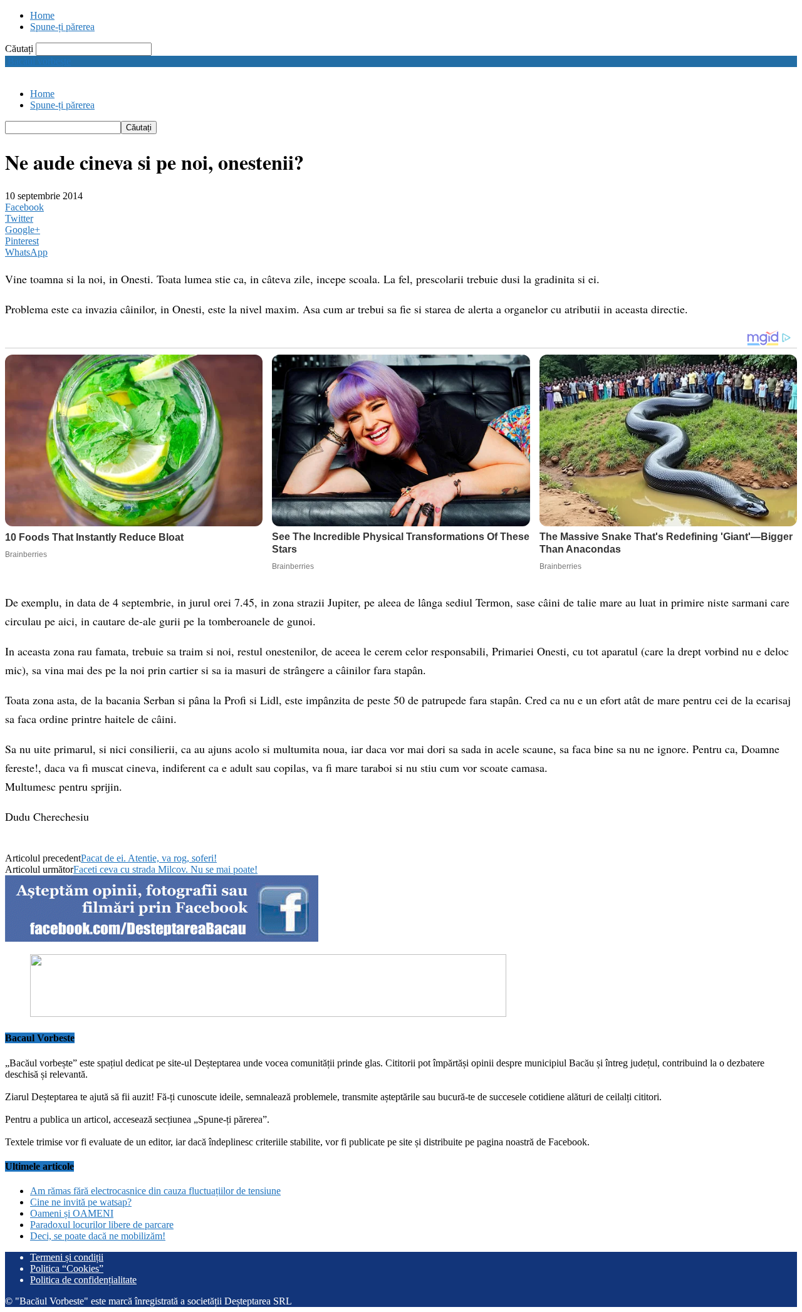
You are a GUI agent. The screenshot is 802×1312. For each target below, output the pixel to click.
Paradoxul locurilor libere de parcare (102, 1224)
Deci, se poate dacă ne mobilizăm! (97, 1236)
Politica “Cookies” (66, 1268)
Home (42, 15)
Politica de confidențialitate (83, 1279)
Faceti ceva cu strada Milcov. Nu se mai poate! (165, 869)
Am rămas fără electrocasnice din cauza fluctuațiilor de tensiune (155, 1190)
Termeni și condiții (66, 1257)
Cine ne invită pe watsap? (81, 1202)
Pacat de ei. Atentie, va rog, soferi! (149, 858)
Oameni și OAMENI (71, 1213)
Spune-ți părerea (62, 26)
